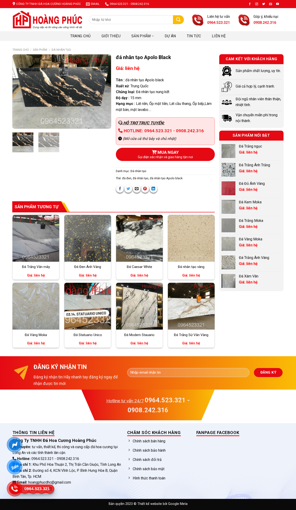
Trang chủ (80, 36)
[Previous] (20, 91)
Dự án (170, 36)
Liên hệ (219, 36)
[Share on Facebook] (120, 189)
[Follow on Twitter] (263, 4)
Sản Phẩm (141, 36)
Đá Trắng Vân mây (36, 267)
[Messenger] (14, 444)
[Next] (103, 91)
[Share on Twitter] (128, 189)
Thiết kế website (150, 504)
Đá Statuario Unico (88, 335)
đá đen (126, 178)
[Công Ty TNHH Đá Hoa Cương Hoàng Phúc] (47, 20)
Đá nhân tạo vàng (191, 267)
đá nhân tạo (140, 178)
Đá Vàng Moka (36, 335)
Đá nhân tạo (61, 49)
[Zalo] (14, 466)
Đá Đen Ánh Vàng (87, 267)
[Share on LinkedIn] (153, 189)
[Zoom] (18, 123)
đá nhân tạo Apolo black (166, 178)
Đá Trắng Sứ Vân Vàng (191, 335)
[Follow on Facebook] (249, 4)
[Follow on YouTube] (277, 4)
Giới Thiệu (111, 36)
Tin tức (194, 36)
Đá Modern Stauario (139, 335)
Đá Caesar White (139, 267)
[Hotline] (14, 488)
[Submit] (178, 19)
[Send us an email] (270, 4)
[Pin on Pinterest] (145, 189)
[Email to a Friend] (137, 189)
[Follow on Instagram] (256, 4)
